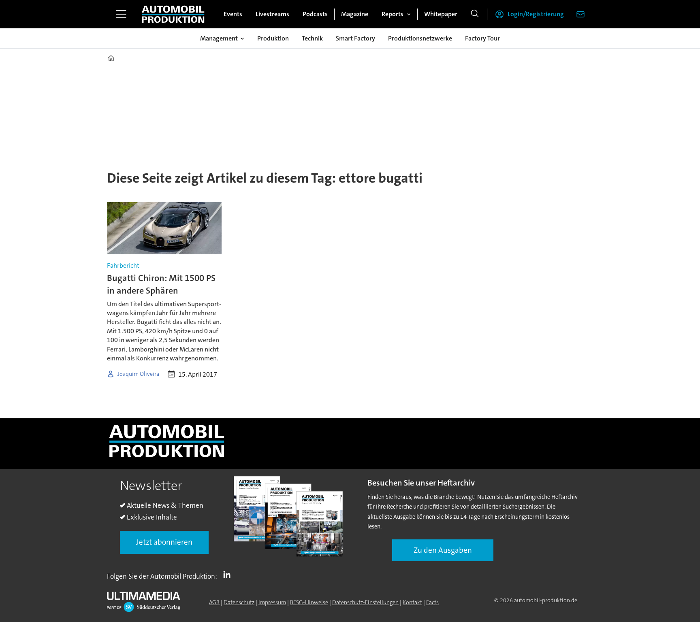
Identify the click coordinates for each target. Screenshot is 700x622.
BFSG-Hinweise (309, 602)
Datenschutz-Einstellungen (365, 602)
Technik (312, 38)
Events (233, 14)
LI (229, 575)
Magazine (354, 14)
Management (219, 38)
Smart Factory (355, 38)
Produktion (273, 38)
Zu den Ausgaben (443, 550)
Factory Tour (482, 38)
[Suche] (475, 14)
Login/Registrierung (536, 14)
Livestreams (272, 14)
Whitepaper (440, 14)
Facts (432, 602)
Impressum (272, 602)
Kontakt (412, 602)
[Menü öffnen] (121, 14)
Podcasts (315, 14)
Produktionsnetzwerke (420, 38)
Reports (392, 14)
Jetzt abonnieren (164, 542)
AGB (214, 602)
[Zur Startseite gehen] (173, 14)
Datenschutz (239, 602)
